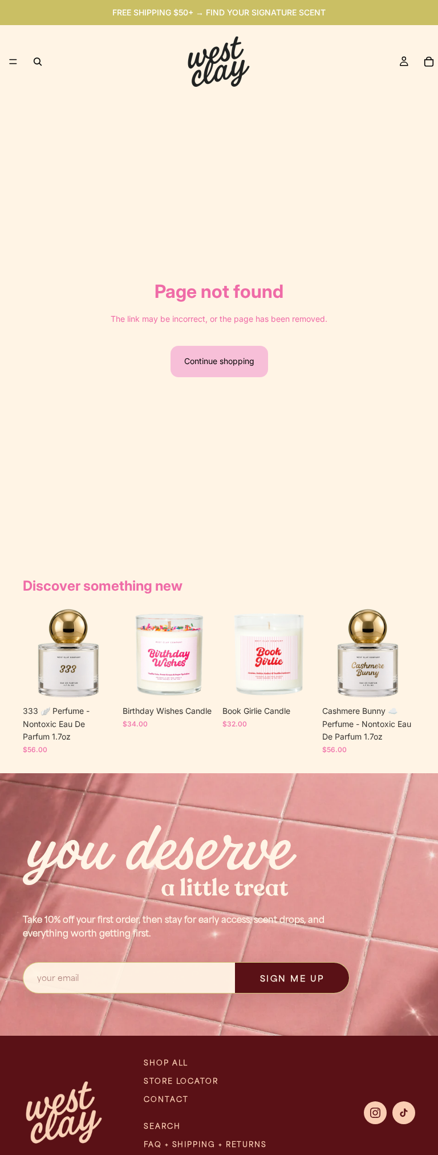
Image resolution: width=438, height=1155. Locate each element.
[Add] (98, 683)
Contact (166, 1099)
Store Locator (181, 1080)
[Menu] (13, 62)
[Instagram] (375, 1112)
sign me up (292, 978)
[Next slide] (103, 654)
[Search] (37, 61)
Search (162, 1125)
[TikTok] (403, 1112)
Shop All (166, 1062)
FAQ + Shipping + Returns (205, 1144)
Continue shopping (219, 361)
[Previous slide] (35, 654)
